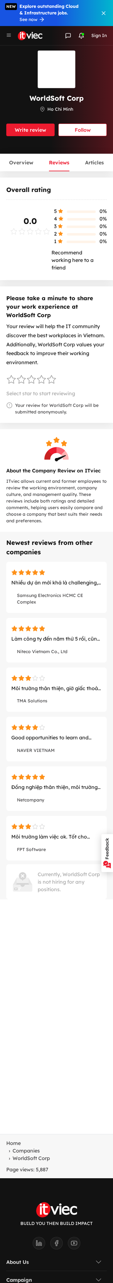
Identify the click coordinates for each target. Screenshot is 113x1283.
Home (13, 1143)
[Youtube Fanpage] (74, 1245)
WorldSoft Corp (31, 1158)
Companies (26, 1150)
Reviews (59, 162)
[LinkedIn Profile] (41, 1245)
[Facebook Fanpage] (59, 1245)
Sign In (99, 35)
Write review (30, 130)
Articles (94, 162)
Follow (83, 130)
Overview (21, 162)
